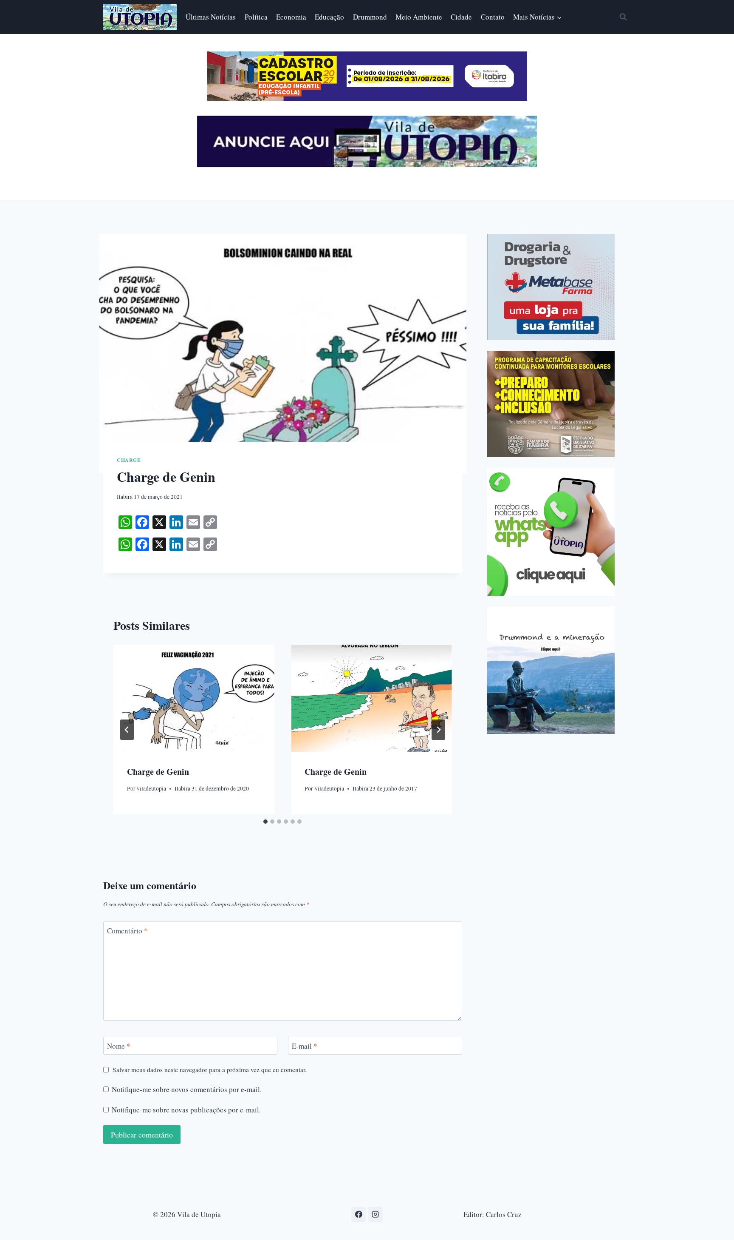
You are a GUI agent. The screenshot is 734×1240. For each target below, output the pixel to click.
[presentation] (193, 698)
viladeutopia (151, 788)
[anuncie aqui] (367, 165)
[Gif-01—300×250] (551, 287)
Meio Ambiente (418, 17)
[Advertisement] (559, 804)
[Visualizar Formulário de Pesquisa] (623, 17)
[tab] (265, 821)
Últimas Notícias (211, 17)
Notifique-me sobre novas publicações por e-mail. (186, 1110)
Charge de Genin (158, 772)
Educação (329, 17)
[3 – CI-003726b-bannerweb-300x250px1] (551, 404)
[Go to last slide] (127, 730)
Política (256, 17)
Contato (493, 17)
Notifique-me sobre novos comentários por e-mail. (187, 1089)
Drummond (370, 17)
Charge (129, 460)
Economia (291, 17)
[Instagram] (375, 1214)
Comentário (127, 931)
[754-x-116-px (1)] (367, 98)
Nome (118, 1046)
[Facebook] (358, 1214)
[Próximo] (438, 730)
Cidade (461, 17)
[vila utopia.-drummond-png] (551, 670)
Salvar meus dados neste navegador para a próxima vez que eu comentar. (210, 1070)
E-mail (304, 1046)
